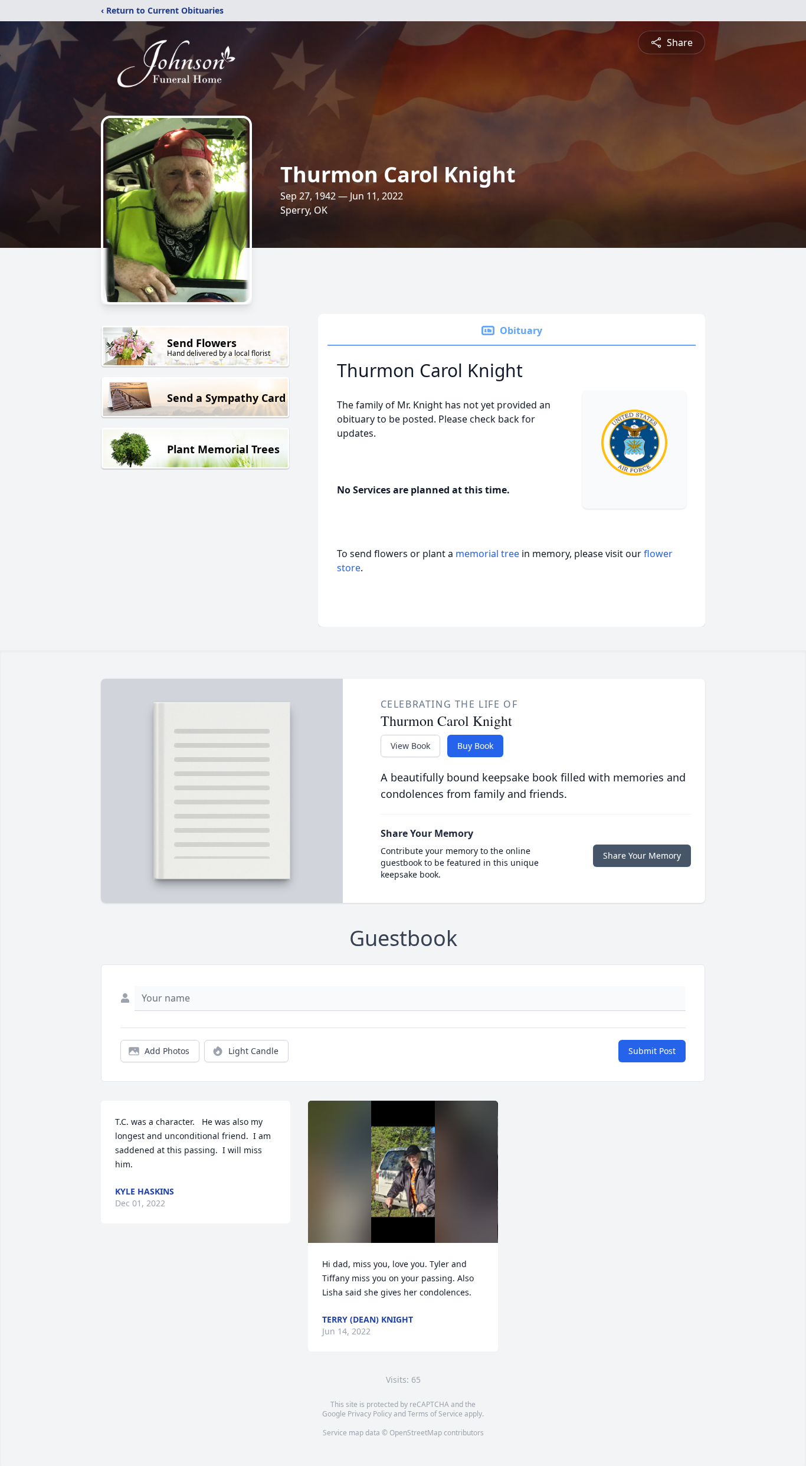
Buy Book (475, 745)
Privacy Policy (370, 1414)
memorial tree (487, 553)
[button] (403, 1172)
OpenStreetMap (415, 1433)
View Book (410, 745)
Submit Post (652, 1050)
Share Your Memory (642, 855)
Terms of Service (435, 1414)
